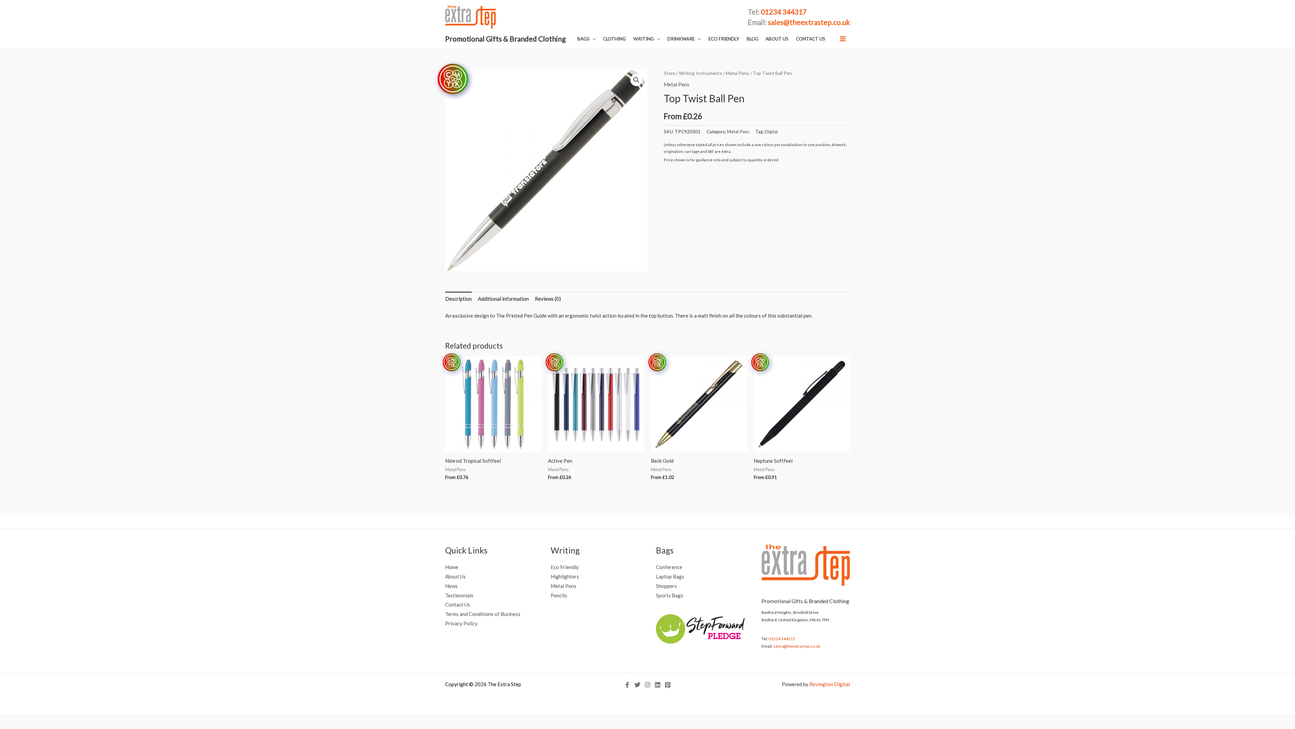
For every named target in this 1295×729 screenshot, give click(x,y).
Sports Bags (669, 595)
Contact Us (457, 604)
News (451, 586)
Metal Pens (737, 73)
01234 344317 (782, 638)
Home (451, 567)
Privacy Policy (461, 623)
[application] (592, 39)
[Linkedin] (658, 685)
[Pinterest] (668, 685)
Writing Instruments (700, 73)
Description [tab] (458, 299)
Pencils (559, 595)
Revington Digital (829, 684)
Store (669, 73)
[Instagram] (647, 685)
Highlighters (565, 576)
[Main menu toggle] (843, 39)
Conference (669, 567)
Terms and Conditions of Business (482, 614)
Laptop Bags (670, 576)
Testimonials (459, 595)
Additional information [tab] (503, 299)
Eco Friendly (565, 567)
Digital (771, 131)
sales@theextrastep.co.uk (796, 646)
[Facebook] (627, 685)
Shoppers (666, 586)
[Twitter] (637, 685)
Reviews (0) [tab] (548, 299)
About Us (455, 576)
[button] (587, 39)
